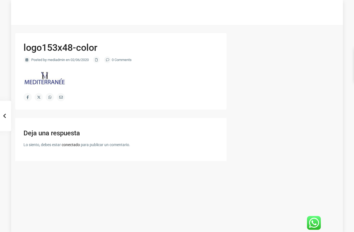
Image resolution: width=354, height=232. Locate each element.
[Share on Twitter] (39, 97)
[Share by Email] (61, 97)
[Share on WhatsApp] (50, 97)
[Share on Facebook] (28, 97)
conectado (71, 145)
